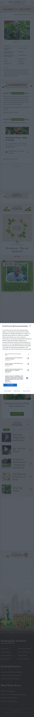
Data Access (17, 391)
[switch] (27, 358)
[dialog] (17, 358)
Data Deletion (7, 391)
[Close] (30, 326)
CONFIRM (10, 385)
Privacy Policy (26, 391)
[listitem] (17, 354)
